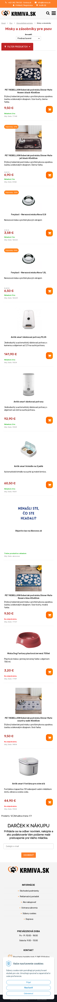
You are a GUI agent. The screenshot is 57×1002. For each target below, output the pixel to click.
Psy (11, 23)
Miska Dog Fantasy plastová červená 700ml (28, 653)
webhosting (23, 999)
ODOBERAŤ (29, 855)
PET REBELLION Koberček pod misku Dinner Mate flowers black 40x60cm (28, 91)
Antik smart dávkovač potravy (28, 402)
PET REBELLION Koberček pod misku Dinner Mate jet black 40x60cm (28, 156)
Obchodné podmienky (29, 891)
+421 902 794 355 (15, 2)
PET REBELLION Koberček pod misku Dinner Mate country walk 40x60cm (28, 719)
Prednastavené (24, 38)
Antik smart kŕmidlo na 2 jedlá (28, 466)
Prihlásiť (19, 5)
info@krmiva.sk (44, 2)
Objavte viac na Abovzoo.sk (28, 531)
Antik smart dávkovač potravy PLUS (28, 337)
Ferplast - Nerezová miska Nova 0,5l (28, 214)
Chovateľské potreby (24, 23)
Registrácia (28, 5)
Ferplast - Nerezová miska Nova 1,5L (28, 272)
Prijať (28, 982)
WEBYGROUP (42, 999)
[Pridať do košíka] (49, 109)
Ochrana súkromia (29, 908)
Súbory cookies (29, 913)
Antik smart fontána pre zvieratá (28, 784)
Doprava (29, 919)
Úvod (3, 23)
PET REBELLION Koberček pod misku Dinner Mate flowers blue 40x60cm (28, 596)
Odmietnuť (28, 993)
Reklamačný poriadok (29, 896)
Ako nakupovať (29, 902)
